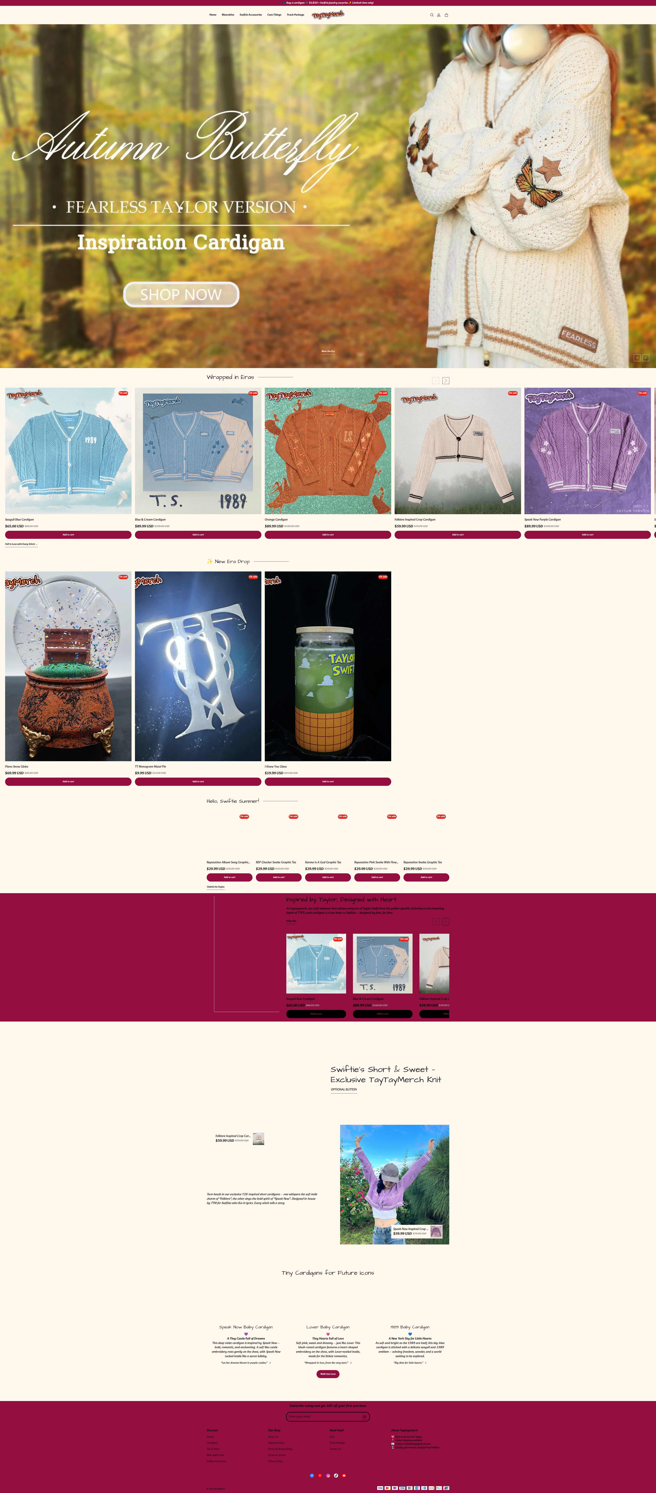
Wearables (228, 14)
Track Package (295, 14)
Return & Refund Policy (280, 1449)
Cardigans (212, 1443)
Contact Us (335, 1449)
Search (210, 1437)
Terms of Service (277, 1455)
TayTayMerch (219, 1489)
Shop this (291, 921)
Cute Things (274, 14)
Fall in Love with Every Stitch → (21, 544)
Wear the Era (68, 351)
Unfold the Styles (215, 887)
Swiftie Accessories (251, 14)
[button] (431, 15)
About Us (273, 1437)
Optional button (344, 1089)
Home (212, 14)
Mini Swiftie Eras (215, 1455)
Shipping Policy (276, 1443)
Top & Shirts (213, 1449)
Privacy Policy (275, 1461)
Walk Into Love (328, 1374)
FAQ (332, 1437)
